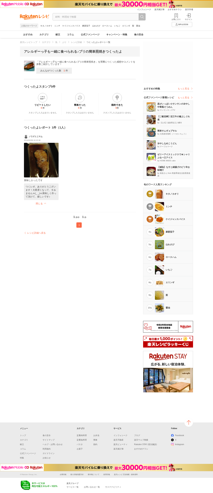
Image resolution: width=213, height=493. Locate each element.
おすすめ (28, 34)
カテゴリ (44, 34)
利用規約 (47, 449)
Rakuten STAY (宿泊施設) (145, 444)
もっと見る (183, 88)
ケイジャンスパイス (71, 26)
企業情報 (63, 474)
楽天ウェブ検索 (141, 440)
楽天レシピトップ (28, 42)
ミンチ (57, 26)
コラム (70, 34)
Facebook (179, 435)
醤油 (138, 26)
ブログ (137, 435)
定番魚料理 (82, 440)
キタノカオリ (46, 26)
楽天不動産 (118, 440)
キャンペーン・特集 (116, 34)
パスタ (80, 444)
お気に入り (176, 19)
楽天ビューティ (120, 444)
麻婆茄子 (86, 26)
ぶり (64, 42)
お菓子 (80, 449)
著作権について (93, 474)
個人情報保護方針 (77, 474)
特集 (22, 458)
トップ (23, 435)
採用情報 (106, 474)
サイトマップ (49, 440)
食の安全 (138, 34)
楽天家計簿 (159, 9)
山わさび (96, 26)
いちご (117, 26)
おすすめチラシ (175, 9)
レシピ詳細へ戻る (36, 233)
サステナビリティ (113, 487)
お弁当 (96, 435)
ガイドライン (49, 453)
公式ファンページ (90, 34)
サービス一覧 (73, 487)
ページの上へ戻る (188, 422)
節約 (95, 444)
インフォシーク (144, 9)
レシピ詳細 (76, 42)
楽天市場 (189, 9)
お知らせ (47, 458)
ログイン (188, 19)
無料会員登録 (183, 24)
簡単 (95, 440)
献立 (58, 34)
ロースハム (107, 26)
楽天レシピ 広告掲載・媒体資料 (126, 474)
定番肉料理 (82, 435)
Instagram (179, 444)
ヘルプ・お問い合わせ (53, 444)
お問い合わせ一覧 (92, 487)
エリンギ (126, 26)
